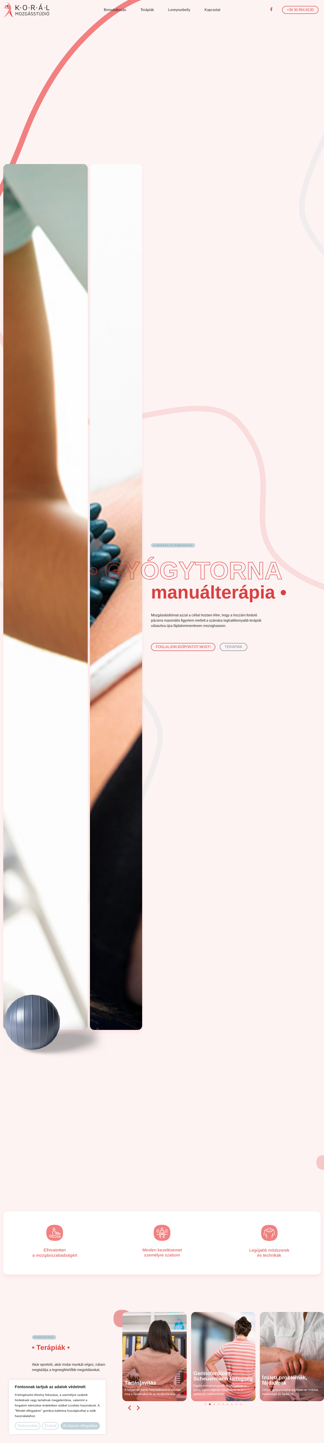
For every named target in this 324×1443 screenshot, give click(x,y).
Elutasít (50, 1426)
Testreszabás (27, 1426)
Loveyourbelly (179, 10)
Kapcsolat (212, 10)
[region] (57, 1407)
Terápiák (147, 10)
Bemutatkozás (115, 10)
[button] (129, 1408)
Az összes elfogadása (80, 1426)
